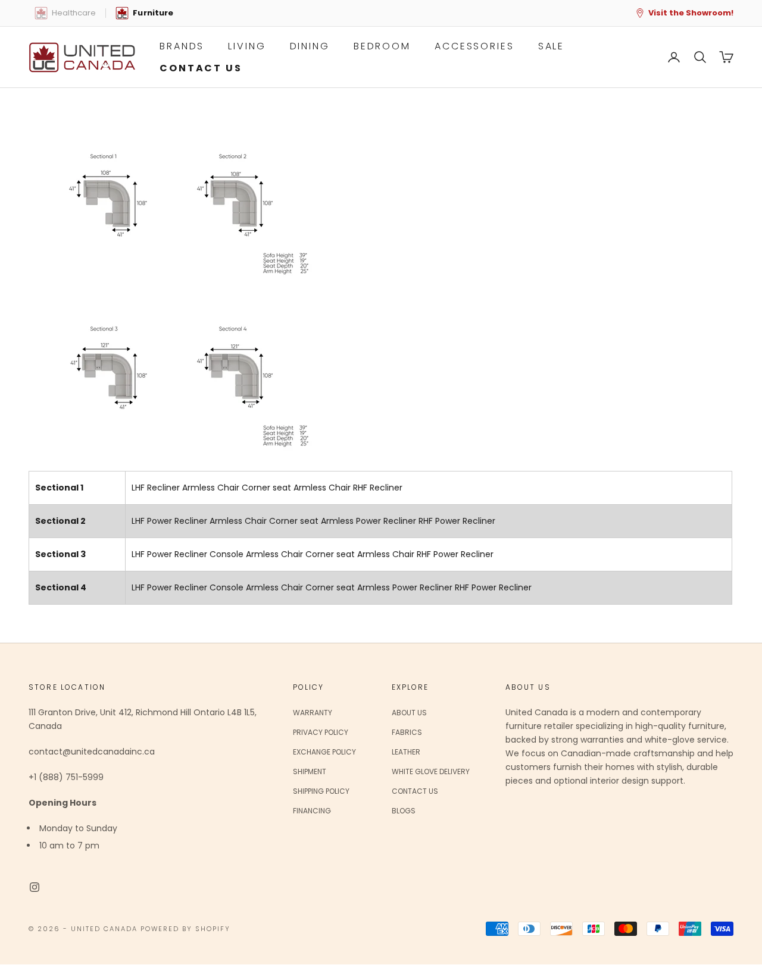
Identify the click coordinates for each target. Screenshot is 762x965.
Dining (310, 46)
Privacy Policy (320, 732)
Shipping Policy (321, 791)
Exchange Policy (324, 752)
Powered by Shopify (185, 928)
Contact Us (415, 791)
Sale (551, 46)
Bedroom (382, 46)
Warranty (312, 713)
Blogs (404, 811)
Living (247, 46)
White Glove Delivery (431, 771)
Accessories (474, 46)
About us (409, 713)
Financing (312, 811)
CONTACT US (201, 68)
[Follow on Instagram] (34, 887)
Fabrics (407, 732)
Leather (406, 752)
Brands (182, 46)
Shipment (309, 771)
